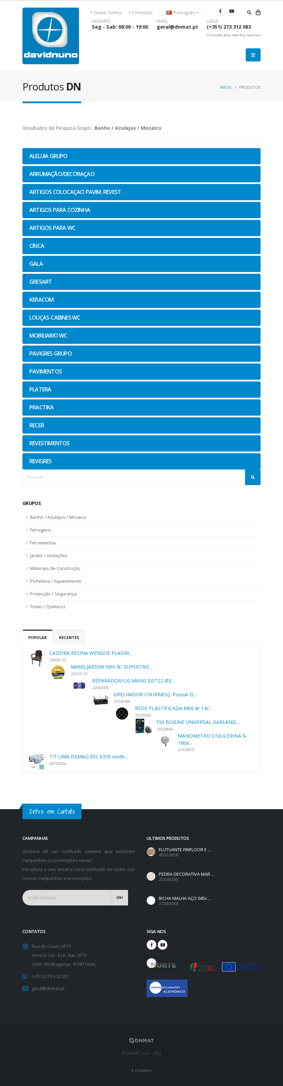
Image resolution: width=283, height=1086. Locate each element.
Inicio (226, 87)
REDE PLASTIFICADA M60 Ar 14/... (173, 708)
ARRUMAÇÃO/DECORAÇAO (62, 174)
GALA (36, 264)
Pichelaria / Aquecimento (55, 581)
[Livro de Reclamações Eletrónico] (151, 984)
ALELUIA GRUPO (48, 156)
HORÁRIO (101, 21)
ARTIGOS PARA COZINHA (59, 210)
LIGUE (212, 21)
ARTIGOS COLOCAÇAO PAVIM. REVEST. (75, 192)
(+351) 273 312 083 (229, 26)
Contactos (142, 13)
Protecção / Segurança (53, 594)
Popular (37, 637)
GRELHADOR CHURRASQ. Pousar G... (155, 694)
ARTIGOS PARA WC (52, 228)
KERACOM (41, 299)
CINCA (36, 246)
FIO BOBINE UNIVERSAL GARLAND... (197, 722)
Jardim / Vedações (48, 556)
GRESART (40, 281)
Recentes (69, 637)
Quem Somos (108, 13)
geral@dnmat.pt (177, 26)
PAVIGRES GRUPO (50, 353)
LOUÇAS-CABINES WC (54, 317)
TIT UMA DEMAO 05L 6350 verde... (88, 756)
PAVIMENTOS (45, 371)
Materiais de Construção (55, 568)
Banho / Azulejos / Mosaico (58, 517)
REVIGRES (40, 461)
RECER (36, 425)
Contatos (143, 1070)
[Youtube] (231, 11)
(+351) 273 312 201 (50, 976)
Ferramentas (43, 543)
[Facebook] (220, 11)
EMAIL (162, 21)
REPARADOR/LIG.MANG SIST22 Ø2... (133, 680)
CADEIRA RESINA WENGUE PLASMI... (90, 653)
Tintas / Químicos (48, 607)
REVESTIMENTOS (49, 443)
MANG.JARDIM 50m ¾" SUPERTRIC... (112, 666)
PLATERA (40, 389)
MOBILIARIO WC (48, 335)
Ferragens (40, 530)
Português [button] (184, 13)
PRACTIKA (41, 407)
